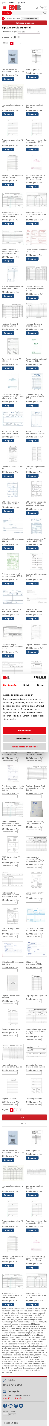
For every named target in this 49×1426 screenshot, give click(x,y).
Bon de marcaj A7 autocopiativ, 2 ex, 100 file (13, 71)
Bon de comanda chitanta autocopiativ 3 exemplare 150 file (13, 788)
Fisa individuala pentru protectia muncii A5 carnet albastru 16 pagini (13, 396)
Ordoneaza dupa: (9, 32)
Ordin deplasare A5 (34, 1099)
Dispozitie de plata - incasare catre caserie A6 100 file (13, 646)
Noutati (24, 1117)
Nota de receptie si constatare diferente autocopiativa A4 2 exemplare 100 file (10, 251)
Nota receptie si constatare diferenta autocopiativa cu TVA (35, 859)
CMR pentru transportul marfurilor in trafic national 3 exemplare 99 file (36, 504)
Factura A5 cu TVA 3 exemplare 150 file (10, 432)
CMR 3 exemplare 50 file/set (11, 858)
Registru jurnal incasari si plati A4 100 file (12, 176)
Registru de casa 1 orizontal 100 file (10, 325)
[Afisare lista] (18, 38)
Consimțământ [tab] (10, 685)
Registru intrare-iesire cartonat (11, 997)
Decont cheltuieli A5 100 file (12, 468)
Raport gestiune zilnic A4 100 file (12, 141)
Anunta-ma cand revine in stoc (10, 760)
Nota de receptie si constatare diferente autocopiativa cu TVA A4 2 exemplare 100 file (13, 824)
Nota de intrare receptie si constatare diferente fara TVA (36, 1031)
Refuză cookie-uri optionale (24, 747)
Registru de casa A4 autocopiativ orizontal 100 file (35, 289)
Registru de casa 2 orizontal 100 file (34, 325)
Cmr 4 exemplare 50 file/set (10, 929)
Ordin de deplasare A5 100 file (11, 360)
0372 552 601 (9, 3)
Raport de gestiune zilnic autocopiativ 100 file (36, 141)
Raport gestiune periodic (36, 996)
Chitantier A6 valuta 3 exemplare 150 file (35, 753)
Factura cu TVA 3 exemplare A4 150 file (35, 432)
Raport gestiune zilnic (11, 1029)
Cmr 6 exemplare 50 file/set (35, 894)
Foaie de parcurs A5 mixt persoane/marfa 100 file (35, 396)
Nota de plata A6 (33, 70)
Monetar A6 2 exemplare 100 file (36, 575)
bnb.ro (14, 1423)
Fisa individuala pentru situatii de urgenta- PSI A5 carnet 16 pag (35, 177)
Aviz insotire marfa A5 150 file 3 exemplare (35, 929)
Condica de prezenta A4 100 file (36, 468)
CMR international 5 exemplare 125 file (10, 503)
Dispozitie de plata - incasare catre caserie (35, 1066)
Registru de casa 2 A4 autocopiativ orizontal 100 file (35, 788)
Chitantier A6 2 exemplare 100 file (13, 540)
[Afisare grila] (14, 38)
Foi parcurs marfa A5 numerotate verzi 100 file (12, 575)
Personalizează (23, 738)
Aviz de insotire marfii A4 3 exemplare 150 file (13, 288)
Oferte (24, 1123)
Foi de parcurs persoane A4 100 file (36, 250)
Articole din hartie (13, 18)
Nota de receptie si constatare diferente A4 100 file (36, 214)
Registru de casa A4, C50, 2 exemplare (35, 823)
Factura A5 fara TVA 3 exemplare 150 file (11, 610)
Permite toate (24, 730)
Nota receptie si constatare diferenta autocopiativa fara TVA (11, 895)
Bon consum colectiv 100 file (35, 106)
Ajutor (23, 2)
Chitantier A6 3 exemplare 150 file (34, 610)
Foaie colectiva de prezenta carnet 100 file (12, 1066)
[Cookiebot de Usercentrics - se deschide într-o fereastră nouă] (34, 677)
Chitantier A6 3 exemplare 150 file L (13, 963)
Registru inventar (9, 1099)
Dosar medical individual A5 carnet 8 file (36, 360)
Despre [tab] (40, 685)
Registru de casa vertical (36, 645)
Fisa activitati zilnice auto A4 (12, 106)
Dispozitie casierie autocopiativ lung (9, 753)
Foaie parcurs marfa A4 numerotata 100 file (36, 540)
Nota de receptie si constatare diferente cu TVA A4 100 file (12, 214)
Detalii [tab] (26, 685)
